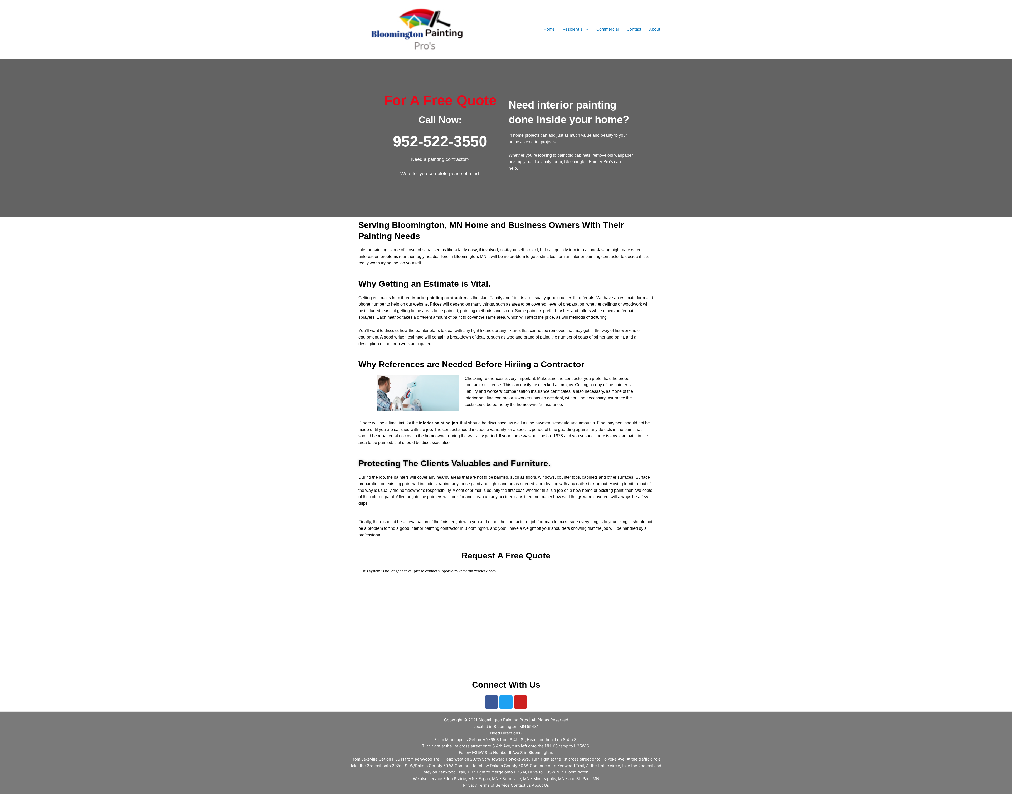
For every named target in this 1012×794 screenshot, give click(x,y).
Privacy (470, 785)
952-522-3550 (440, 141)
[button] (585, 29)
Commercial (607, 29)
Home (549, 29)
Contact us (521, 785)
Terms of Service (494, 785)
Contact (634, 29)
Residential (573, 29)
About (654, 29)
